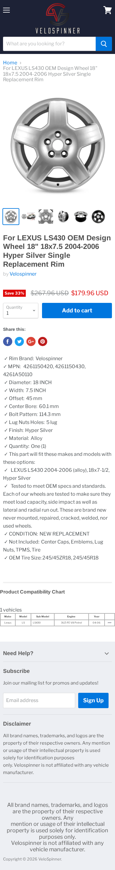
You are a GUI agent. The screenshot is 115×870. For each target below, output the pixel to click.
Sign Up (93, 700)
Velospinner (23, 274)
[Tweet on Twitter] (19, 341)
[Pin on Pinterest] (42, 341)
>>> (109, 622)
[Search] (104, 44)
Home (10, 63)
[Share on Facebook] (7, 341)
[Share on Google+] (31, 341)
